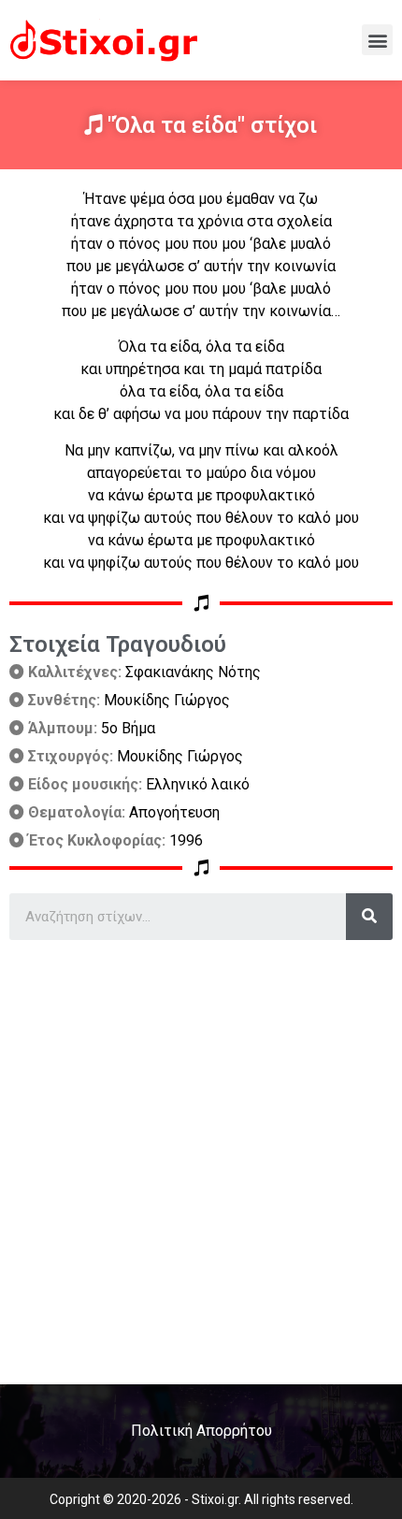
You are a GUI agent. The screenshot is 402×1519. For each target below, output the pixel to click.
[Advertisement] (201, 1155)
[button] (377, 39)
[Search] (369, 916)
